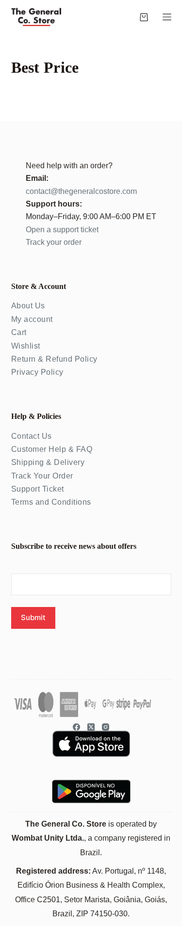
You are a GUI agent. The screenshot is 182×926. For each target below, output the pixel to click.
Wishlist (25, 346)
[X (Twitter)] (91, 727)
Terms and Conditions (51, 502)
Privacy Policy (37, 372)
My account (32, 319)
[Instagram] (105, 727)
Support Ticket (37, 489)
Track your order (54, 242)
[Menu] (167, 17)
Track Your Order (42, 476)
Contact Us (31, 436)
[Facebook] (76, 727)
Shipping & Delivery (48, 462)
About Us (28, 306)
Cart (19, 332)
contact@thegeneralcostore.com (81, 191)
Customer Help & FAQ (52, 449)
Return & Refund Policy (54, 359)
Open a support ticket (62, 229)
